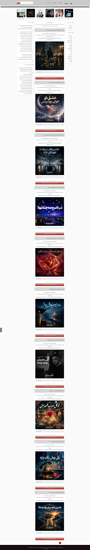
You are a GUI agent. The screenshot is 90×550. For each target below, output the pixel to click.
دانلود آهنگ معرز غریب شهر (28, 74)
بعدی (39, 543)
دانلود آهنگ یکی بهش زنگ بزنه (56, 441)
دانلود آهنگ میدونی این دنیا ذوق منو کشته (25, 43)
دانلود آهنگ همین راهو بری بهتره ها (55, 492)
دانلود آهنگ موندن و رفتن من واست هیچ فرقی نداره (52, 135)
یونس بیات (70, 50)
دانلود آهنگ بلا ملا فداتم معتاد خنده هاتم (25, 77)
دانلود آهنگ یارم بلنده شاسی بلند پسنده (26, 90)
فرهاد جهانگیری (69, 42)
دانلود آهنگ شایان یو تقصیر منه (27, 82)
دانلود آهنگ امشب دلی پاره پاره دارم (26, 83)
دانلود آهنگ (55, 33)
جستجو (18, 2)
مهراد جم (70, 61)
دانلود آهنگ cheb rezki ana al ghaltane (26, 69)
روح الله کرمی (70, 35)
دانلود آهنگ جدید (49, 22)
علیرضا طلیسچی (69, 40)
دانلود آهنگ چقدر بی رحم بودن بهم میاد (54, 340)
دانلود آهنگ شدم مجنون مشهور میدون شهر (54, 30)
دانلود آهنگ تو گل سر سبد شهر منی (55, 391)
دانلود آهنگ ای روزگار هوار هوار (27, 56)
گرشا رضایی (70, 59)
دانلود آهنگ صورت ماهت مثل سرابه (26, 80)
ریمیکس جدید (54, 2)
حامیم (71, 53)
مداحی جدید (48, 2)
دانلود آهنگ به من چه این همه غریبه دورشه (25, 44)
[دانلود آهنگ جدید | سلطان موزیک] (68, 3)
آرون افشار (70, 45)
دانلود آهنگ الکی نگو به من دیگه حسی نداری (25, 67)
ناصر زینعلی (70, 55)
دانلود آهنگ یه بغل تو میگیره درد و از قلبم (54, 238)
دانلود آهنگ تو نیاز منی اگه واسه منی (26, 46)
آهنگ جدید (60, 2)
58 (44, 543)
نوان (71, 51)
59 (41, 543)
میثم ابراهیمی (70, 48)
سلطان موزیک (56, 140)
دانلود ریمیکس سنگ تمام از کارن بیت (26, 49)
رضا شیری (70, 47)
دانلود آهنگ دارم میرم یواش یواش (55, 289)
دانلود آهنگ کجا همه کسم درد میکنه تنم (25, 85)
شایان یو (70, 39)
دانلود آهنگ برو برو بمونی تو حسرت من (26, 75)
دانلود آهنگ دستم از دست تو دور (27, 54)
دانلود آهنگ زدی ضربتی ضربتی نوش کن (26, 48)
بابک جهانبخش (69, 58)
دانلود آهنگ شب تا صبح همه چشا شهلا (55, 187)
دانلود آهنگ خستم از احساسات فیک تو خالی (25, 57)
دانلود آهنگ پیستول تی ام (28, 93)
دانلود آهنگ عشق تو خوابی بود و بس (55, 82)
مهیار (71, 43)
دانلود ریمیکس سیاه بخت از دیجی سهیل (26, 79)
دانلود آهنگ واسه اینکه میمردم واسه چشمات (25, 91)
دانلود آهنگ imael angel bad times (26, 88)
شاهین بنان (70, 37)
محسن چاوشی (70, 56)
